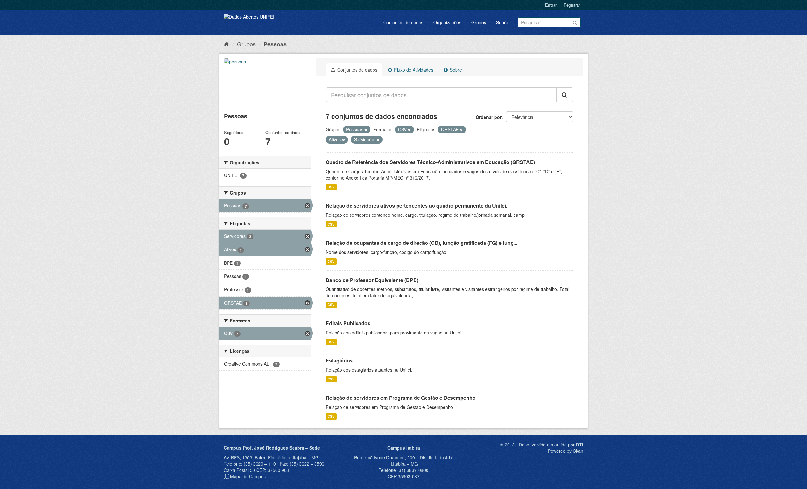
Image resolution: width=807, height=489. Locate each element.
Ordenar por (489, 117)
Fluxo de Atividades (413, 70)
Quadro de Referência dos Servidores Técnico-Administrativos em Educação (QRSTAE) (430, 162)
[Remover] (365, 129)
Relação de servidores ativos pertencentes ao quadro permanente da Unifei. (416, 205)
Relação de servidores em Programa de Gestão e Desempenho (401, 397)
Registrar (572, 5)
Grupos (478, 22)
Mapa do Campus (248, 476)
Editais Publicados (348, 323)
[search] (564, 94)
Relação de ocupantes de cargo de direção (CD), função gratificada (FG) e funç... (421, 242)
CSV (331, 187)
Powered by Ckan (565, 451)
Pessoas (275, 44)
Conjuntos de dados (403, 22)
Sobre (502, 22)
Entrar (551, 5)
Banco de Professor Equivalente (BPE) (372, 280)
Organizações (447, 22)
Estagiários (339, 360)
